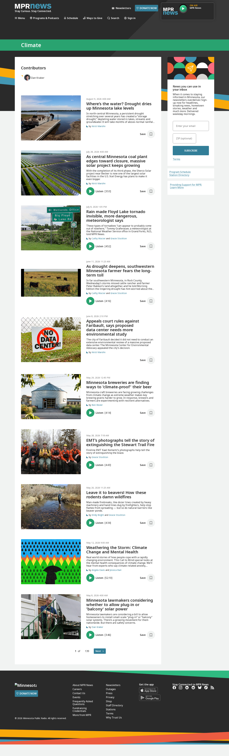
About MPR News (83, 685)
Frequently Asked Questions (83, 703)
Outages (111, 689)
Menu (21, 18)
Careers (77, 689)
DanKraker (37, 77)
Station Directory (179, 175)
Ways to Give (94, 18)
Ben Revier (97, 404)
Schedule (72, 18)
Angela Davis (98, 569)
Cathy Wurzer (98, 238)
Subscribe (190, 150)
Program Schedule (180, 172)
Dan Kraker (97, 627)
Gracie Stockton (118, 238)
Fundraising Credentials (80, 709)
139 (87, 651)
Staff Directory (114, 705)
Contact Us (79, 693)
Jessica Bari (115, 569)
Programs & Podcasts (46, 18)
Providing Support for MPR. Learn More (186, 186)
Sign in (132, 18)
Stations (111, 709)
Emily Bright (98, 514)
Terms (176, 159)
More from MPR (82, 715)
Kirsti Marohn (98, 126)
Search (115, 18)
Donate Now (146, 8)
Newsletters (113, 685)
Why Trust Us (114, 717)
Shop (109, 701)
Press (109, 693)
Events (76, 697)
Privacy (110, 697)
